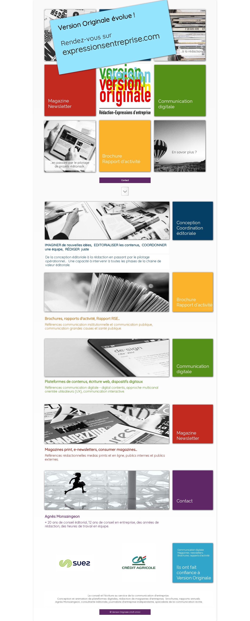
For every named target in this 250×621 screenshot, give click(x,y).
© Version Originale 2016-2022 (125, 612)
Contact (125, 180)
